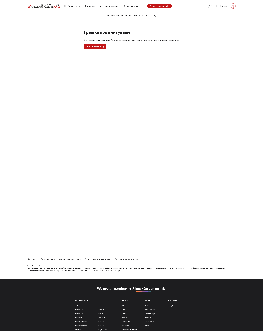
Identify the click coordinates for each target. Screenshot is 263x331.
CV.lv (123, 310)
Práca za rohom (81, 321)
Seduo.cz (101, 314)
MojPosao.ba (150, 310)
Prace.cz (78, 317)
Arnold (100, 306)
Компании (90, 6)
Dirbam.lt (125, 317)
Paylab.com (102, 329)
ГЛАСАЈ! (145, 15)
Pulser (147, 325)
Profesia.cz (79, 314)
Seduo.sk (101, 317)
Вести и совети (130, 6)
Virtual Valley (149, 321)
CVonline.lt (126, 306)
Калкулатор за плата (109, 6)
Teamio (101, 310)
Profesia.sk (79, 310)
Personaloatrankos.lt (129, 329)
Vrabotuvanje (150, 314)
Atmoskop (79, 329)
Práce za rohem (81, 325)
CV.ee (124, 314)
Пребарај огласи (72, 6)
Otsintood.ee (126, 325)
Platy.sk (101, 325)
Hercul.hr (148, 317)
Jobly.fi (170, 306)
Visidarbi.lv (126, 321)
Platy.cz (101, 321)
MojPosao (148, 306)
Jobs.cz (78, 306)
